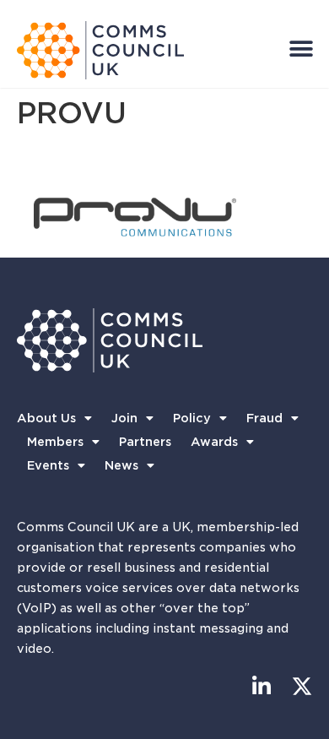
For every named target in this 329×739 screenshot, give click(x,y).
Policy (192, 418)
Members (55, 441)
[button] (301, 49)
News (121, 465)
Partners (145, 441)
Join (124, 418)
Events (48, 465)
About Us (46, 418)
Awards (214, 441)
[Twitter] (301, 686)
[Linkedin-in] (261, 686)
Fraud (264, 418)
